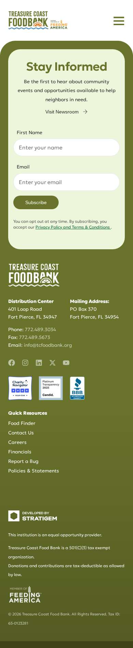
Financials (19, 452)
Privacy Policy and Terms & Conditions (73, 227)
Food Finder (21, 423)
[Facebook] (11, 362)
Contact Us (21, 433)
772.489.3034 (40, 329)
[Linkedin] (38, 362)
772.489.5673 (34, 337)
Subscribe (36, 202)
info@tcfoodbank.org (48, 345)
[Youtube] (66, 362)
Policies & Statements (33, 471)
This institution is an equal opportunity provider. (55, 534)
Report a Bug (23, 461)
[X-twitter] (52, 362)
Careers (17, 442)
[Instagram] (25, 362)
